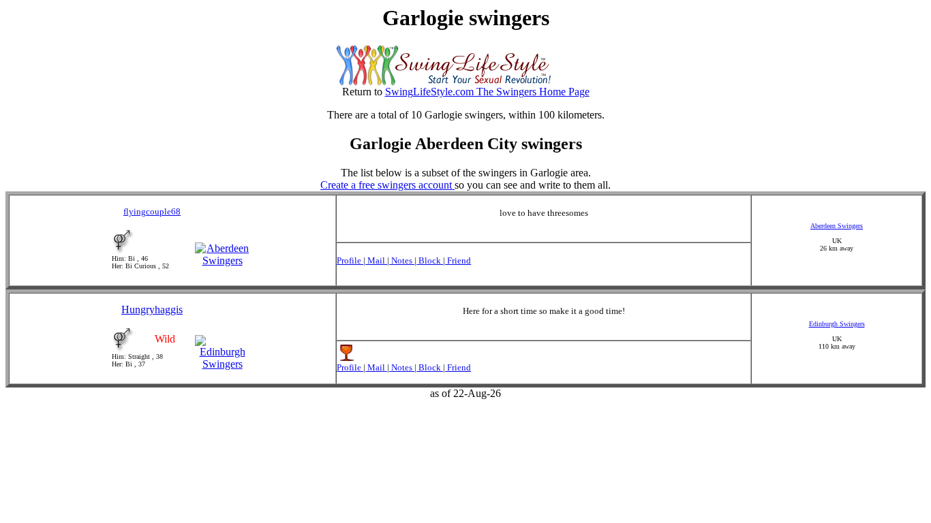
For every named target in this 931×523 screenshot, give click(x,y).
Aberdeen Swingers (836, 225)
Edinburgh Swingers (837, 324)
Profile (350, 260)
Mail (376, 260)
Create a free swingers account (387, 185)
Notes (401, 260)
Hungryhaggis (152, 309)
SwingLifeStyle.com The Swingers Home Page (487, 91)
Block (429, 260)
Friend (458, 260)
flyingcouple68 (152, 211)
